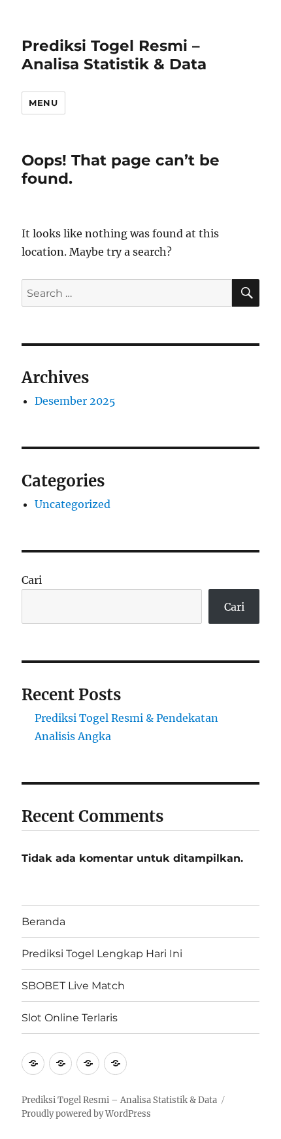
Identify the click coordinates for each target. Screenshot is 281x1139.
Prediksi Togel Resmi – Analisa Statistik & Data (114, 55)
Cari (32, 579)
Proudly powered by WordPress (86, 1113)
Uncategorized (72, 504)
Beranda (43, 921)
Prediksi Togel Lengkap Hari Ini (102, 953)
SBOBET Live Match (73, 985)
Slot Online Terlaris (70, 1018)
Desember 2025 (75, 400)
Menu (43, 102)
